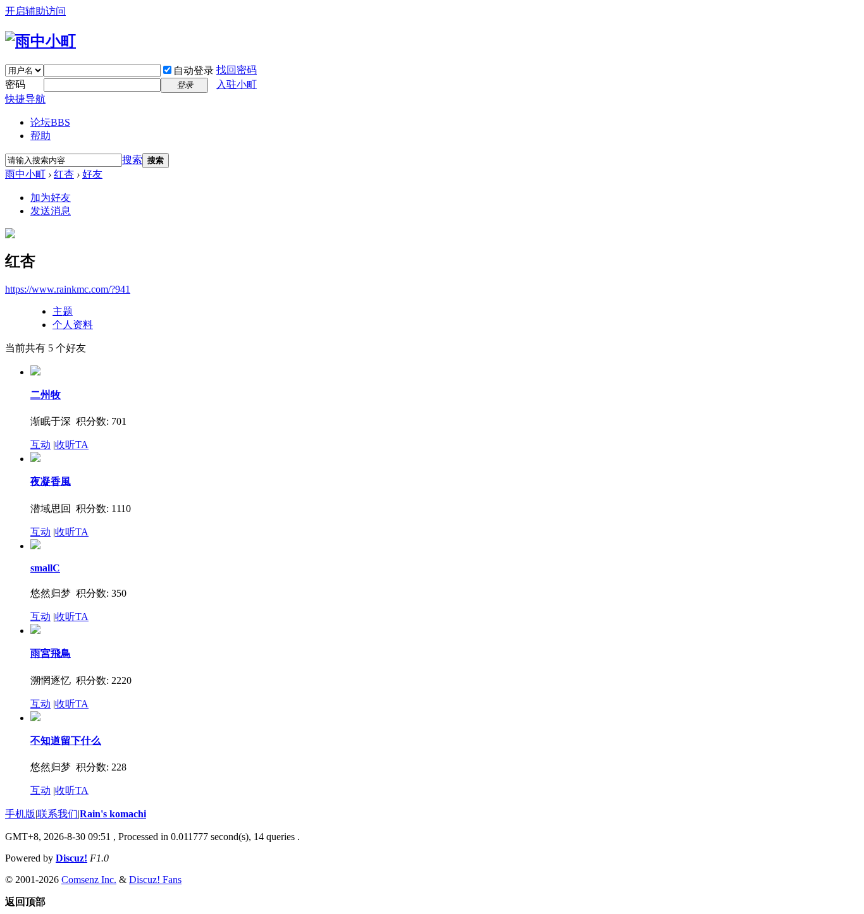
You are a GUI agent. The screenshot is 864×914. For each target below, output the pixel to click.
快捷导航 (25, 99)
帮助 (40, 135)
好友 (92, 174)
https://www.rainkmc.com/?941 (67, 289)
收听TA (72, 444)
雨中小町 (25, 174)
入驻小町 (236, 84)
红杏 (64, 174)
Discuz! (71, 858)
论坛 (50, 122)
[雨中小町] (40, 41)
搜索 (132, 159)
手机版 (20, 813)
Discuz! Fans (155, 879)
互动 (40, 444)
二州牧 (45, 394)
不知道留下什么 (65, 740)
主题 (62, 311)
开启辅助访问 (35, 11)
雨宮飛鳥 (50, 653)
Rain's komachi (113, 813)
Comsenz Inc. (88, 879)
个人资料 (72, 324)
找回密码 (236, 69)
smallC (45, 568)
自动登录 (193, 70)
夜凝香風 (50, 481)
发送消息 (50, 210)
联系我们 (57, 813)
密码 (15, 84)
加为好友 (50, 197)
